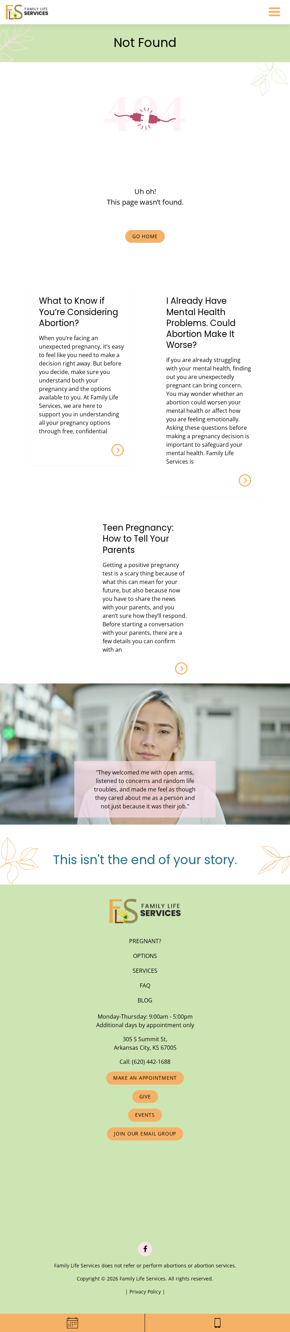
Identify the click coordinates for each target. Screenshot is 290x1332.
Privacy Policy (145, 1291)
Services (145, 971)
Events (145, 1114)
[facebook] (145, 1249)
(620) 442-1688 (151, 1062)
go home (145, 236)
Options (145, 956)
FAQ (145, 985)
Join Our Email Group (145, 1133)
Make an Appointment (145, 1077)
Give (145, 1096)
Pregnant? (145, 941)
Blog (145, 1000)
